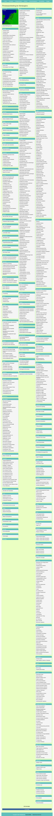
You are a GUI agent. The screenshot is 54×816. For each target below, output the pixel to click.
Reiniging (4, 534)
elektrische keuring (39, 275)
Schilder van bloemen (7, 495)
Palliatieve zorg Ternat (40, 791)
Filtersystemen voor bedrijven (24, 158)
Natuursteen (5, 235)
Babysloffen (38, 642)
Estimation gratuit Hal (40, 267)
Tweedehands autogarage (24, 65)
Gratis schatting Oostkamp (8, 468)
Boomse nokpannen (23, 247)
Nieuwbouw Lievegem (40, 447)
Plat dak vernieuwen (40, 234)
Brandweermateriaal (6, 149)
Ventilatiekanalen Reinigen (41, 79)
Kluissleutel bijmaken (7, 247)
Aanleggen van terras (40, 373)
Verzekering (5, 138)
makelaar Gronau (39, 235)
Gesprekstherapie (6, 430)
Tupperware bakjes (23, 150)
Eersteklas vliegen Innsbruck (24, 94)
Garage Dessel (22, 50)
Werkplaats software (23, 24)
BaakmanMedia (28, 814)
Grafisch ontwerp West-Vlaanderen (42, 538)
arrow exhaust (38, 139)
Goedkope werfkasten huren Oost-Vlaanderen (42, 377)
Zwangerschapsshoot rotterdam (42, 754)
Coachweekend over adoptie (8, 343)
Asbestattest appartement (7, 467)
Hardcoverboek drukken (40, 536)
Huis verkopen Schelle (7, 470)
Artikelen (25, 1)
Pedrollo (21, 208)
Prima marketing (39, 51)
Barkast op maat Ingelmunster (8, 177)
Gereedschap (38, 801)
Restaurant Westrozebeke (41, 317)
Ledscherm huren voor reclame (8, 382)
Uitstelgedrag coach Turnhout (41, 67)
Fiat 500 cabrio (22, 12)
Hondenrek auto (39, 785)
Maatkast (4, 203)
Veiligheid (5, 372)
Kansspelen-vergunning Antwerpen (42, 780)
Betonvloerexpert (39, 346)
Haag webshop (39, 197)
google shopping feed (40, 707)
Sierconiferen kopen (40, 463)
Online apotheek (39, 573)
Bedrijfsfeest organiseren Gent (8, 154)
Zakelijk (37, 18)
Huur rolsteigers (6, 323)
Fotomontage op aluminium (8, 498)
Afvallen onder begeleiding (41, 215)
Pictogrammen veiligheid (24, 143)
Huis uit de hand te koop (7, 471)
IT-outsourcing (39, 740)
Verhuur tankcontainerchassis (8, 390)
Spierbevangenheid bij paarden (42, 570)
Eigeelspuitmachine (40, 306)
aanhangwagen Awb (23, 161)
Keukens (21, 348)
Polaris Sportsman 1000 (23, 51)
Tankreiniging (5, 536)
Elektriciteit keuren (39, 698)
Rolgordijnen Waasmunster (8, 192)
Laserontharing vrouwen (40, 498)
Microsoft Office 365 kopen (8, 216)
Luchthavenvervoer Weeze (24, 320)
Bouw (37, 362)
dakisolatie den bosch (40, 284)
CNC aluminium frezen (23, 344)
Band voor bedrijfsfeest (23, 285)
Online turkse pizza (39, 316)
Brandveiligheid (6, 148)
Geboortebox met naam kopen (41, 752)
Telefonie (38, 8)
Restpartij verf (22, 189)
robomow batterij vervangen (41, 161)
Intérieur (21, 367)
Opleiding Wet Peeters (40, 669)
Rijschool (38, 528)
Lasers (4, 231)
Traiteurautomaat (39, 722)
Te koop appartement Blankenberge (9, 481)
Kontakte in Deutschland (40, 592)
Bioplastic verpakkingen (40, 37)
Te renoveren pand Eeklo (41, 253)
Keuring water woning (23, 216)
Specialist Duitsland (6, 92)
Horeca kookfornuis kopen (41, 773)
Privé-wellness (22, 239)
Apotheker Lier (5, 419)
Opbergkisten (38, 586)
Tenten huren (5, 65)
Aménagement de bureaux (24, 369)
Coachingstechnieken (40, 514)
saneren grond (22, 151)
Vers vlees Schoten (39, 301)
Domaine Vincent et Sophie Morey (42, 303)
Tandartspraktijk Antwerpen (41, 496)
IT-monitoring (5, 293)
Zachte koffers (39, 156)
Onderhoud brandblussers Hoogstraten (10, 375)
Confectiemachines (6, 336)
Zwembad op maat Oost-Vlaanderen (9, 257)
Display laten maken (23, 244)
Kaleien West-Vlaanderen (24, 213)
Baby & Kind (38, 744)
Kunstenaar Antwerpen (7, 500)
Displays (38, 414)
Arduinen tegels (22, 266)
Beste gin (38, 311)
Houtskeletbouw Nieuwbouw (41, 384)
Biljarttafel (38, 150)
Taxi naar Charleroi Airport (8, 86)
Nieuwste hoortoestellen (40, 421)
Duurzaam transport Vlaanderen (42, 718)
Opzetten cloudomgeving (41, 737)
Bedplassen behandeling (7, 411)
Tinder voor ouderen (6, 40)
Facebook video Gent (40, 68)
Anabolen (38, 611)
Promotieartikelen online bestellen (9, 79)
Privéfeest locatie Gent (23, 184)
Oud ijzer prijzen (39, 658)
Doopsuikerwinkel (39, 205)
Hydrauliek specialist (7, 55)
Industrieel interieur (39, 223)
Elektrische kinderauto (40, 122)
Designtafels (5, 189)
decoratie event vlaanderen (8, 490)
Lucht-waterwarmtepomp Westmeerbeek (24, 338)
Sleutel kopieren (22, 26)
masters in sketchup (40, 57)
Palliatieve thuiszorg (40, 789)
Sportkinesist (5, 417)
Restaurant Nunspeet (23, 118)
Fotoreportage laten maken (8, 165)
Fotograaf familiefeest (7, 162)
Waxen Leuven (39, 491)
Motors (4, 454)
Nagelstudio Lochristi (7, 436)
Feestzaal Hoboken (40, 308)
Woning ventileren (6, 43)
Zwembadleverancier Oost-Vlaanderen (26, 180)
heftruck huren (22, 289)
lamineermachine (39, 24)
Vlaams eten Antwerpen (40, 297)
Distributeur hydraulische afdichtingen (26, 162)
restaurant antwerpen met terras (42, 294)
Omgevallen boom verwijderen (8, 54)
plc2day (4, 73)
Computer (5, 291)
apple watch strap (39, 188)
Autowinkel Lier (22, 53)
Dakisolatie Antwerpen (40, 471)
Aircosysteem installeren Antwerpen (43, 251)
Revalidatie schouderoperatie (8, 450)
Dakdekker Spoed (39, 229)
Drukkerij (38, 534)
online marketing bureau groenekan (42, 726)
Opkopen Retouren (39, 35)
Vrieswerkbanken (39, 21)
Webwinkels (38, 117)
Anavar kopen (38, 603)
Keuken (20, 302)
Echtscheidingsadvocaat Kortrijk (9, 266)
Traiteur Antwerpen (39, 327)
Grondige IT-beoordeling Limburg (42, 713)
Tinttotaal (38, 101)
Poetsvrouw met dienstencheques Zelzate (9, 351)
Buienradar (5, 8)
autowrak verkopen (23, 48)
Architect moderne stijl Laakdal (42, 375)
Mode (37, 625)
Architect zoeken (39, 279)
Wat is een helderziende (40, 584)
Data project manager (40, 411)
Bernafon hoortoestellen (7, 410)
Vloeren (37, 542)
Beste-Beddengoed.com (7, 25)
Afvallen (37, 593)
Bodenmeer (5, 95)
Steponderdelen (39, 191)
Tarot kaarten (38, 575)
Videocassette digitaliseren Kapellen (26, 214)
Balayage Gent (39, 494)
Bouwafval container (40, 41)
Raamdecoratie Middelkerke (8, 178)
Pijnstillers (38, 604)
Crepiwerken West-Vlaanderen (25, 195)
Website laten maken (40, 32)
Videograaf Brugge (6, 157)
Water (37, 440)
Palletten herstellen (23, 219)
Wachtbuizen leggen (40, 390)
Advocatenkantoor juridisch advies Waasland (9, 273)
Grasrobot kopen (39, 204)
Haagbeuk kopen (39, 461)
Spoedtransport (22, 317)
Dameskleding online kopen (41, 638)
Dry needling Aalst (39, 590)
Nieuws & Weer (22, 83)
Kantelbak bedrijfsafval (40, 719)
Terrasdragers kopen (40, 273)
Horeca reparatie (39, 104)
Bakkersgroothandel (40, 300)
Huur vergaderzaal (22, 135)
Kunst (4, 493)
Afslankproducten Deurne (7, 114)
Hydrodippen (21, 18)
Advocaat (4, 261)
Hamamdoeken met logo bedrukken (43, 733)
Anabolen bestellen (39, 595)
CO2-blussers (22, 206)
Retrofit (20, 75)
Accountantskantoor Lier (40, 48)
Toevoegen (11, 1)
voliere (37, 589)
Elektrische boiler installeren (41, 286)
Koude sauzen (39, 328)
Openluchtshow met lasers (24, 240)
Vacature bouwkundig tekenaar (42, 93)
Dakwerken (38, 466)
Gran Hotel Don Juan (7, 97)
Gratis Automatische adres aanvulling (43, 19)
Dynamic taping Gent (7, 405)
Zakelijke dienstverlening (41, 704)
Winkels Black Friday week (41, 193)
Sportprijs (38, 131)
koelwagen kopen (22, 159)
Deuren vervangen (39, 278)
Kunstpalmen (38, 155)
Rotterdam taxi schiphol (7, 75)
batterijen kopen (39, 762)
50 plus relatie (5, 125)
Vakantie (4, 89)
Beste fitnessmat (39, 676)
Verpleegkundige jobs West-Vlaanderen (43, 89)
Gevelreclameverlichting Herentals (42, 107)
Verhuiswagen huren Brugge (8, 67)
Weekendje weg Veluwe (7, 100)
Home (5, 1)
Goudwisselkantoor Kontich (8, 37)
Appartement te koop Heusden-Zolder (10, 479)
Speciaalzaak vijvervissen (24, 172)
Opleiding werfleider (40, 369)
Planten (37, 460)
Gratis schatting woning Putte (8, 462)
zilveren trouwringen (40, 635)
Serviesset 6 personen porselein (42, 268)
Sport (37, 512)
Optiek (4, 508)
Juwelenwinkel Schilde (23, 299)
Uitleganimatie (39, 96)
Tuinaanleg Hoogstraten (23, 362)
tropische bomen (39, 179)
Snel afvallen (38, 612)
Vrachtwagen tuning (23, 43)
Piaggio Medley (22, 356)
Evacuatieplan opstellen (7, 374)
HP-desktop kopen (39, 732)
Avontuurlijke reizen (23, 105)
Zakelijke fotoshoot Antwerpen (8, 159)
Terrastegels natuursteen (7, 366)
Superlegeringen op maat (24, 209)
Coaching (38, 404)
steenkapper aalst (6, 237)
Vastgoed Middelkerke (7, 460)
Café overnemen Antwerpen (41, 777)
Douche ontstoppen (40, 242)
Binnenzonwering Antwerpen (41, 276)
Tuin (3, 503)
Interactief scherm (39, 416)
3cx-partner (38, 721)
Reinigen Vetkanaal (40, 81)
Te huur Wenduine (6, 485)
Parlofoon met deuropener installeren (10, 282)
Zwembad (5, 255)
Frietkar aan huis (39, 331)
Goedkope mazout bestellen (8, 51)
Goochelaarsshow (22, 264)
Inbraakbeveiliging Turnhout (41, 271)
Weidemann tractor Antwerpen (25, 147)
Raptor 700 (38, 525)
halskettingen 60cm (39, 627)
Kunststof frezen (39, 30)
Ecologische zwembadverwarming (9, 258)
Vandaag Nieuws (22, 85)
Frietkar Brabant (39, 325)
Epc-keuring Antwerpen (23, 250)
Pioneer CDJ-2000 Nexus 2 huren (25, 148)
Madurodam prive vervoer (7, 82)
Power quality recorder (40, 696)
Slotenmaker (5, 245)
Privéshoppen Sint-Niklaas (41, 633)
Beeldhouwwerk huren (7, 497)
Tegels (4, 361)
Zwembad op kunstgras (23, 202)
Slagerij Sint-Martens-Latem (41, 309)
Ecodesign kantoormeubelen (41, 180)
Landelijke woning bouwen (41, 389)
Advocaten (38, 450)
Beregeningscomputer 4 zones (42, 138)
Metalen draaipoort (6, 60)
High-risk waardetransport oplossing (26, 321)
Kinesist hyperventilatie (7, 404)
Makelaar (4, 128)
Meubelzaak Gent (6, 210)
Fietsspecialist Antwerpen (7, 312)
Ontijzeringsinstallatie (40, 442)
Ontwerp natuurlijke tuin (23, 364)
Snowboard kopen (39, 518)
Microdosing (38, 144)
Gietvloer (38, 221)
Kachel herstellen (6, 194)
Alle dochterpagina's (33, 1)
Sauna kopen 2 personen (24, 175)
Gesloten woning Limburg (7, 130)
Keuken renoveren (39, 387)
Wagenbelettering (39, 84)
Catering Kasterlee (22, 164)
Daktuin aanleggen (39, 194)
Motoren (37, 429)
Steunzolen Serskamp (7, 401)
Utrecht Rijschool (22, 20)
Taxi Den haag (22, 17)
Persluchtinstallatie (39, 802)
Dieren (4, 296)
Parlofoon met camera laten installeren (10, 280)
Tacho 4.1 (21, 35)
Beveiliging (5, 277)
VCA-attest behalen (39, 62)
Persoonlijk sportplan (7, 421)
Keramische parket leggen (8, 367)
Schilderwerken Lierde (7, 521)
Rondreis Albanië (22, 99)
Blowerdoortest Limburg (40, 716)
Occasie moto (38, 523)
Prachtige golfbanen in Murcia (25, 127)
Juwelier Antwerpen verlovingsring (25, 142)
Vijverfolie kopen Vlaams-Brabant (9, 35)
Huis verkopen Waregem (40, 282)
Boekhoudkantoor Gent (23, 330)
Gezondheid (5, 399)
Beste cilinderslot (39, 226)
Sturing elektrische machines (24, 259)
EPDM (37, 133)
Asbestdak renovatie (40, 470)
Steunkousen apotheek (7, 441)
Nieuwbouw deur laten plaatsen (25, 220)
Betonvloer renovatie (40, 347)
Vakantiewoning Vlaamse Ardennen (9, 103)
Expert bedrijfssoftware (40, 100)
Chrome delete (22, 23)
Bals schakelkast (39, 699)
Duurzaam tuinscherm (23, 203)
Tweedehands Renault (23, 72)
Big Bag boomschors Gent (24, 200)
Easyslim (38, 568)
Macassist (38, 617)
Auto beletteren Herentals (41, 82)
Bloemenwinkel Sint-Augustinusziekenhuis (40, 359)
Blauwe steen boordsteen (7, 41)
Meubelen (5, 133)
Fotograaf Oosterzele (7, 164)
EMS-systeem (38, 691)
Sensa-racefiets (6, 308)
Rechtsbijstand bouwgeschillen (42, 452)
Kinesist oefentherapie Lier (8, 435)
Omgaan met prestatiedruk (41, 63)
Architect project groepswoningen (42, 482)
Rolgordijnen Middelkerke (7, 181)
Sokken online (39, 152)
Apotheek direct (39, 601)
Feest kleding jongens (40, 751)
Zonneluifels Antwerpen (23, 205)
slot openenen (5, 526)
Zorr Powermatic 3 (39, 208)
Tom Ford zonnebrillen (7, 443)
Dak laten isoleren (39, 468)
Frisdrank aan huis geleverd (41, 305)
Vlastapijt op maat (6, 183)
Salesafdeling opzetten (40, 40)
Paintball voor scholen (23, 181)
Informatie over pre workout (41, 290)
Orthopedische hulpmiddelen (8, 447)
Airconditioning (22, 335)
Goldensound (38, 186)
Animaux (4, 529)
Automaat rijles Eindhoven (24, 15)
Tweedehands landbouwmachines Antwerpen (25, 237)
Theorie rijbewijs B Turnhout (41, 530)
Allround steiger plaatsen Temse (9, 387)
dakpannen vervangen (40, 557)
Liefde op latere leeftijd (7, 123)
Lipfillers (37, 582)
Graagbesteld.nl (39, 153)
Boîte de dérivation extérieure (41, 687)
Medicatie (38, 609)
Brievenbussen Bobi (40, 216)
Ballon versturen (39, 149)
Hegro (37, 46)
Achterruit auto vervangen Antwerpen (26, 37)
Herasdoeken (5, 33)
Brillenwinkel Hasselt (7, 432)
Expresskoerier (39, 60)
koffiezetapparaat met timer (41, 134)
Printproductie (38, 38)
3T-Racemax (5, 315)
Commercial (5, 488)
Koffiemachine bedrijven (40, 201)
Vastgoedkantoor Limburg (7, 463)
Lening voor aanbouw (40, 114)
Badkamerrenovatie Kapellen (41, 264)
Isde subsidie (38, 237)
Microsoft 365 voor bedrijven (41, 730)
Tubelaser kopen (6, 30)
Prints (37, 796)
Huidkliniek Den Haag (40, 579)
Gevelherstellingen (39, 382)
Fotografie (38, 455)
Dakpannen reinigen (40, 473)
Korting (4, 109)
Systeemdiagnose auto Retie (24, 39)
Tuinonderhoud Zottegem (24, 361)
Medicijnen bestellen (40, 598)
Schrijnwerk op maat (6, 202)
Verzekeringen (22, 88)
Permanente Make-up (40, 571)
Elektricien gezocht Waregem (41, 688)
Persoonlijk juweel (22, 297)
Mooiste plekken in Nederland (8, 91)
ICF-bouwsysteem (39, 366)
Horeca (37, 772)
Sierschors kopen (6, 46)
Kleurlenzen (38, 123)
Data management (39, 409)
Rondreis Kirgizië (22, 108)
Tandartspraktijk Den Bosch (41, 578)
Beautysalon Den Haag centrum (42, 562)
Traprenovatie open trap (40, 175)
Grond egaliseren (6, 48)
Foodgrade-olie (22, 233)
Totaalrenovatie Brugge (40, 400)
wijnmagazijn (38, 295)
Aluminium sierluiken (7, 52)
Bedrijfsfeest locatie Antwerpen (25, 131)
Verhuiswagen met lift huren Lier (42, 262)
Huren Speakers (22, 286)
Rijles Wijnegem (22, 34)
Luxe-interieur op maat (7, 184)
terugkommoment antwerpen (24, 40)
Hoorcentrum (38, 419)
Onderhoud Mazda (22, 29)
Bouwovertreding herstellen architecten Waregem (43, 480)
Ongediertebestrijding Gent (8, 242)
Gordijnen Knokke (6, 211)
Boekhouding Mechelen (23, 329)
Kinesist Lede (5, 428)
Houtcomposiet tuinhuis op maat (9, 505)
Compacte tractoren (6, 227)
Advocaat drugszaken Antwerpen (9, 268)
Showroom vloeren (39, 544)
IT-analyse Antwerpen (40, 741)
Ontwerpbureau (39, 103)
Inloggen (48, 1)
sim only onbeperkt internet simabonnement (41, 14)
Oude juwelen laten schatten (24, 170)
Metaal (4, 514)
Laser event (21, 178)
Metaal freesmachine (7, 338)
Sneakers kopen (39, 147)
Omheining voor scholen (24, 197)
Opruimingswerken (39, 49)
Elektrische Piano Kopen (40, 437)
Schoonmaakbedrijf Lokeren (8, 358)
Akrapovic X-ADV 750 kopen (41, 136)
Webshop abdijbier (39, 323)
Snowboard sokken (39, 190)
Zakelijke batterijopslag (40, 85)
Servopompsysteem (23, 256)
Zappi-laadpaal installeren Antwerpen (43, 660)
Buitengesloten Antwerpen (24, 198)
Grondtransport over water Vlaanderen (26, 309)
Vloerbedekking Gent (40, 270)
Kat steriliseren (5, 300)
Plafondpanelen (22, 154)
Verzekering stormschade (24, 89)
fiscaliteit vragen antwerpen (41, 711)
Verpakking (5, 396)
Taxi (3, 70)
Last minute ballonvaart (23, 124)
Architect (38, 477)
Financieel (21, 327)
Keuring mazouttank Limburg (41, 685)
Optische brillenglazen (7, 511)
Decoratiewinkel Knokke (7, 186)
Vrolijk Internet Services (36, 814)
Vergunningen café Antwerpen (42, 775)
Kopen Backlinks (39, 65)
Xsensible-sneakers (40, 172)
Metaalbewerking (22, 343)
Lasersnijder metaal (6, 232)
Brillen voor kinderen (7, 510)
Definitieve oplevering (40, 379)
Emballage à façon (22, 262)
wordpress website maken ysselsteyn (43, 98)
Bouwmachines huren (7, 78)
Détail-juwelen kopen (40, 160)
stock (37, 33)
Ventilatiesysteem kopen (40, 52)
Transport (21, 307)
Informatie (38, 560)
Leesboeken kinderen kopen (24, 191)
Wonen (37, 219)
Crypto (37, 663)
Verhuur (4, 63)
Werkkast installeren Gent (41, 677)
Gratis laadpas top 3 (23, 13)
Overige (4, 28)
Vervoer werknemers (23, 123)
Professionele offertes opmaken (42, 106)
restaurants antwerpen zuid (41, 314)
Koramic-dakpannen (40, 474)
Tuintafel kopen (6, 197)
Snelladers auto (22, 32)
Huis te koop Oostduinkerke (41, 249)
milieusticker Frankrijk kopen (24, 46)
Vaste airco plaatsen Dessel (24, 340)
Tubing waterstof (39, 426)
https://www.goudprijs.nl (40, 706)
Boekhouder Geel (39, 715)
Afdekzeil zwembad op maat (24, 251)
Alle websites (41, 1)
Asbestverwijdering (6, 117)
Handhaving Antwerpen (40, 76)
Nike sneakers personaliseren (41, 641)
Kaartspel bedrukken (40, 130)
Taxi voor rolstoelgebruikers (8, 84)
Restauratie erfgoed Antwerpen (42, 370)
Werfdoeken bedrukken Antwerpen (42, 95)
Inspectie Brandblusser (40, 71)
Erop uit (21, 112)
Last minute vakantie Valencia (8, 94)
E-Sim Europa (38, 12)
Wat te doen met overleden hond (25, 217)
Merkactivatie (38, 22)
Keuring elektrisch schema (41, 693)
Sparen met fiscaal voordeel (8, 140)
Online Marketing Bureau (24, 80)
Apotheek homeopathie (7, 446)
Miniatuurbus (38, 509)
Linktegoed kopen (18, 1)
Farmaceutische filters (23, 225)
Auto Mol (21, 56)
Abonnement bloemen (40, 341)
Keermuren (21, 176)
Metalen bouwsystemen (7, 516)
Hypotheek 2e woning (40, 112)
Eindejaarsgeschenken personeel (9, 81)
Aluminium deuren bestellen (8, 57)
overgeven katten (39, 567)
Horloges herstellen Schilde (24, 294)
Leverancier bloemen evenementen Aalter (42, 356)
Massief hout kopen (6, 172)
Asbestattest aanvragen (7, 478)
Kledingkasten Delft (6, 180)
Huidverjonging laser (40, 493)
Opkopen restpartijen (40, 26)
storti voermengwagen (7, 226)
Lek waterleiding (39, 401)
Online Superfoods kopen (41, 119)
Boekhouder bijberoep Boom (41, 729)
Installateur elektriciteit (40, 690)
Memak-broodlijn (6, 327)
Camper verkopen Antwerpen (24, 42)
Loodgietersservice (39, 240)
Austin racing (38, 141)
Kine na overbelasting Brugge (8, 424)
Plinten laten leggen (40, 231)
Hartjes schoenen (39, 644)
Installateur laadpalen (40, 694)
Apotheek (4, 112)
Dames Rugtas (39, 145)
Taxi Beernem (5, 76)
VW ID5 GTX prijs (22, 31)
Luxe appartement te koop (7, 473)
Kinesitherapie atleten (40, 515)
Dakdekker (38, 246)
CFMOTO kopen (39, 431)
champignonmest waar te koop (42, 339)
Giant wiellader (22, 228)
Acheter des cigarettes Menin (24, 156)
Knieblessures (5, 402)
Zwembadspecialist (23, 186)
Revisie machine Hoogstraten (8, 325)
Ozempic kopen (39, 600)
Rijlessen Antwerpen (40, 531)
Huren (20, 283)
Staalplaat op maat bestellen (24, 230)
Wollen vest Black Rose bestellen (42, 652)
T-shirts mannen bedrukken (24, 231)
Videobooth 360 (22, 145)
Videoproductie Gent (40, 87)
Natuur (37, 336)
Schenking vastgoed (40, 367)
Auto (20, 8)
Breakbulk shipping (23, 313)
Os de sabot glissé (6, 531)
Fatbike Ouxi (38, 158)
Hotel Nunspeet (22, 113)
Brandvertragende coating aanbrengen (26, 173)
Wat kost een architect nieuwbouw (42, 483)
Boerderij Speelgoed (40, 125)
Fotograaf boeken (6, 161)
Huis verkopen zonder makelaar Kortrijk (10, 484)
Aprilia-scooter (22, 354)
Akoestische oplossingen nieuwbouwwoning (41, 710)
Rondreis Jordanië (22, 107)
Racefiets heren (6, 317)
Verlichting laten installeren (41, 701)
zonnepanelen (39, 587)
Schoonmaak (5, 347)
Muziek (37, 435)
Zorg (37, 788)
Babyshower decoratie (40, 127)
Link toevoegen (27, 806)
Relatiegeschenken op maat (24, 227)
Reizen (20, 93)
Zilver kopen (21, 222)
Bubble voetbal (22, 115)
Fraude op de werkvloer (40, 55)
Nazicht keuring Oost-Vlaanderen (25, 59)
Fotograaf (5, 152)
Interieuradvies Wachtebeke (8, 199)
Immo (20, 372)
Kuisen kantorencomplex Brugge (9, 349)
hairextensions (39, 120)
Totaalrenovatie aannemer (41, 381)
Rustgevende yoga (6, 413)
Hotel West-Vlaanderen (23, 101)
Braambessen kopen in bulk (41, 319)
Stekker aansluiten (39, 679)
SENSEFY (38, 128)
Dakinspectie (38, 254)
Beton (37, 344)
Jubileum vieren (39, 78)
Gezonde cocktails (39, 292)
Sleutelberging (39, 177)
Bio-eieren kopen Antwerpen (41, 312)
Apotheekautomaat (6, 425)
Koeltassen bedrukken (23, 187)
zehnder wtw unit (39, 169)
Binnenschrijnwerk (6, 200)
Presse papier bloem (40, 166)
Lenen (37, 110)
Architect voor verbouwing (41, 393)
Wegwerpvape (22, 235)
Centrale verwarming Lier (7, 38)
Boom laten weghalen (23, 258)
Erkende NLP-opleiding (40, 406)
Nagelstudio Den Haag (40, 615)
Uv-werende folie (22, 192)
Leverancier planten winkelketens (42, 338)
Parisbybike (21, 116)
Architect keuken (39, 372)
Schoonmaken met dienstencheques (9, 356)
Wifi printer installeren (40, 622)
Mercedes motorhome (23, 70)
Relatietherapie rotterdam (41, 565)
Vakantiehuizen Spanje (7, 98)
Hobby (37, 504)
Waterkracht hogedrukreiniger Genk (26, 255)
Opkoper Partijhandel (40, 27)
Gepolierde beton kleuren (41, 43)
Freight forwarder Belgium (24, 312)
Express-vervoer (22, 315)
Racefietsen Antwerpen (7, 311)
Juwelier (21, 292)
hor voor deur (38, 202)
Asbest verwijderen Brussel (8, 118)
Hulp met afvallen (39, 298)
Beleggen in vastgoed (7, 465)
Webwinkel (38, 760)
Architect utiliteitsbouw (40, 485)
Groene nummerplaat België (24, 61)
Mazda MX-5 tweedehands (24, 28)
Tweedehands (5, 106)
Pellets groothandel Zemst (24, 242)
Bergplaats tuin (22, 253)
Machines (5, 320)
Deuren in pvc (38, 265)
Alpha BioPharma (39, 608)
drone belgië (5, 156)
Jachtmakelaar (39, 614)
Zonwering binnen (22, 245)
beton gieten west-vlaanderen (8, 144)
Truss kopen (38, 727)
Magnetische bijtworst (7, 298)
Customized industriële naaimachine (9, 322)
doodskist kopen (39, 10)
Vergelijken (38, 657)
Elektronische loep (39, 174)
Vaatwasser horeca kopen (41, 74)
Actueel (20, 78)
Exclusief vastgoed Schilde (8, 482)
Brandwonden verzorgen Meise (9, 444)
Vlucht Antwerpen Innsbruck (24, 102)
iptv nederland (39, 619)
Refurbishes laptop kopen (41, 576)
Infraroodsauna (5, 49)
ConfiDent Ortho (22, 140)
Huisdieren (38, 783)
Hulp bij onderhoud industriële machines (8, 329)
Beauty (37, 488)
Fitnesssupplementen (40, 210)
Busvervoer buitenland (23, 129)
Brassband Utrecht (22, 288)
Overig (4, 341)
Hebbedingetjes (6, 59)
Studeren (38, 666)
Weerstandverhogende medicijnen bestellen (9, 408)
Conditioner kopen (39, 182)
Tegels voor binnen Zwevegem (8, 363)
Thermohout (21, 167)
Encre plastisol (39, 797)
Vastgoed (4, 458)
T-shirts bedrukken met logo (24, 272)
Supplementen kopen (40, 597)
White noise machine (40, 746)
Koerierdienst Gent (22, 318)
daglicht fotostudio (39, 457)
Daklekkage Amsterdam (40, 227)
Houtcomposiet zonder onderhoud (9, 44)
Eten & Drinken (39, 289)
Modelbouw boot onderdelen (41, 507)
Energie (37, 672)
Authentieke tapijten (6, 195)
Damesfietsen (5, 314)
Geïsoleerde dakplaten (23, 224)
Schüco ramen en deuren (24, 194)
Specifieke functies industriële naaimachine (8, 332)
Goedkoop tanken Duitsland (24, 10)
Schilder (4, 519)
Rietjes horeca (39, 769)
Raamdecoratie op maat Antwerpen (9, 208)
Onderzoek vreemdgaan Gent (41, 90)
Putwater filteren (22, 270)
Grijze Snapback (39, 631)
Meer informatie (39, 620)
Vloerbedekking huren (7, 391)
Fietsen (4, 304)
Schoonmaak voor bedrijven (8, 355)
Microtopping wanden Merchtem (9, 344)
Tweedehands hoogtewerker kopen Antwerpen (9, 334)
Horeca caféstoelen (6, 205)
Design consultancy (23, 165)
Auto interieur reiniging (40, 243)
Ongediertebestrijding (7, 240)
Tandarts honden (6, 301)
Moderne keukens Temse (24, 349)
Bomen (4, 285)
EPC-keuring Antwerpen (40, 680)
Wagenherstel (22, 67)
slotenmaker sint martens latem (25, 153)
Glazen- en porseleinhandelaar (42, 183)
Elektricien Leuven (39, 281)
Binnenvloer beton (39, 349)
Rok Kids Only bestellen (40, 636)
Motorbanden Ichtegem (23, 211)
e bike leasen (5, 309)
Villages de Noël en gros (40, 767)
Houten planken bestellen (7, 170)
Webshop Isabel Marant (40, 649)
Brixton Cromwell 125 (7, 455)
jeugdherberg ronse (6, 102)
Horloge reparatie (39, 581)
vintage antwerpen (6, 135)
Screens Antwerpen (23, 261)
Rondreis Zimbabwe (23, 97)
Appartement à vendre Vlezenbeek (25, 374)
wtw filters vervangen (40, 168)
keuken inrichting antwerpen (24, 304)
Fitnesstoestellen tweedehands (42, 517)
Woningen (38, 445)
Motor (37, 521)
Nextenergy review (39, 674)
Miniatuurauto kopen (40, 506)
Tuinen (20, 359)
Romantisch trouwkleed (40, 639)
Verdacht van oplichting (7, 263)
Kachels (4, 219)
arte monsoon (38, 224)
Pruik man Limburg (39, 499)
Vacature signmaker (40, 735)
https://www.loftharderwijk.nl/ (24, 120)
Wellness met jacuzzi (40, 551)
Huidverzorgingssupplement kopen (42, 490)
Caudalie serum (39, 213)
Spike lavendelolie (39, 185)
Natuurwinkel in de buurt (7, 422)
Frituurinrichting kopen (40, 92)
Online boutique (39, 653)
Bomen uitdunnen (6, 287)
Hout (4, 168)
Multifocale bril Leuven (7, 427)
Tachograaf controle (23, 57)
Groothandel (38, 765)
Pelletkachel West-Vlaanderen (8, 221)
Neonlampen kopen (6, 252)
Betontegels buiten (6, 364)
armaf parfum (38, 212)
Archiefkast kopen (39, 196)
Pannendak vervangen (40, 256)
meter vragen (38, 756)
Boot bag (38, 628)
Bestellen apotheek (39, 164)
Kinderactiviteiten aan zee (24, 126)
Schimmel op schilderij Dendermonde (26, 169)
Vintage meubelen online (7, 191)
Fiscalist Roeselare (39, 44)
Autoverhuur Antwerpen (7, 380)
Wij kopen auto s (22, 45)
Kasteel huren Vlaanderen (24, 121)
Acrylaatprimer (39, 364)
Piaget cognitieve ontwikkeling (42, 748)
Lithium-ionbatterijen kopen (41, 682)
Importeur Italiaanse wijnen (41, 320)
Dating (4, 122)
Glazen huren (5, 385)
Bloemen (38, 354)
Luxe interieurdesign (6, 206)
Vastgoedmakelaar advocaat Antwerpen (10, 265)
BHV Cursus (38, 668)
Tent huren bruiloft (6, 388)
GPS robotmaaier (39, 199)
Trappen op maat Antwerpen (41, 398)
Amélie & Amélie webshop (41, 650)
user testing (38, 29)
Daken (37, 555)
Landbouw (5, 224)
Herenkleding (38, 630)
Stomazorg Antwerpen (40, 793)
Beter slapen (38, 606)
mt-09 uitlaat (38, 142)
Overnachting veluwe (23, 96)
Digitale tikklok (39, 70)
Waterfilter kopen (39, 171)
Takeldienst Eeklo (22, 73)
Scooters (21, 352)
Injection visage (39, 501)
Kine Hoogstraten (6, 414)
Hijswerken (38, 385)
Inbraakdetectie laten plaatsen (8, 279)
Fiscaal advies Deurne (40, 59)
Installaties (38, 424)
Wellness (38, 547)
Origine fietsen (5, 306)
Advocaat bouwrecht (6, 269)
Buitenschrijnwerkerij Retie (41, 248)
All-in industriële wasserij (7, 353)
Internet (4, 214)
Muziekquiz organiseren (23, 132)
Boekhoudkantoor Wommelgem (25, 332)
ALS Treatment (39, 564)
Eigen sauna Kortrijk (40, 549)
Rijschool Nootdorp (23, 21)
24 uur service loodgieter (40, 238)
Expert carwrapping (23, 68)
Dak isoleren (38, 259)
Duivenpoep (38, 232)
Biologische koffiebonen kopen (42, 322)
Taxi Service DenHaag (7, 71)
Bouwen (4, 143)
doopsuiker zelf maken (40, 757)
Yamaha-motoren (39, 432)
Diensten (4, 524)
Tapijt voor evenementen (7, 384)
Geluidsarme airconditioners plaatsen (43, 683)
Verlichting (5, 250)
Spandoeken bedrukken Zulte (41, 163)
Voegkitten (21, 248)
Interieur (4, 175)
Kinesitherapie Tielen (7, 449)
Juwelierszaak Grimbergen (24, 296)
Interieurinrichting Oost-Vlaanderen (42, 260)
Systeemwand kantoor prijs (41, 54)
